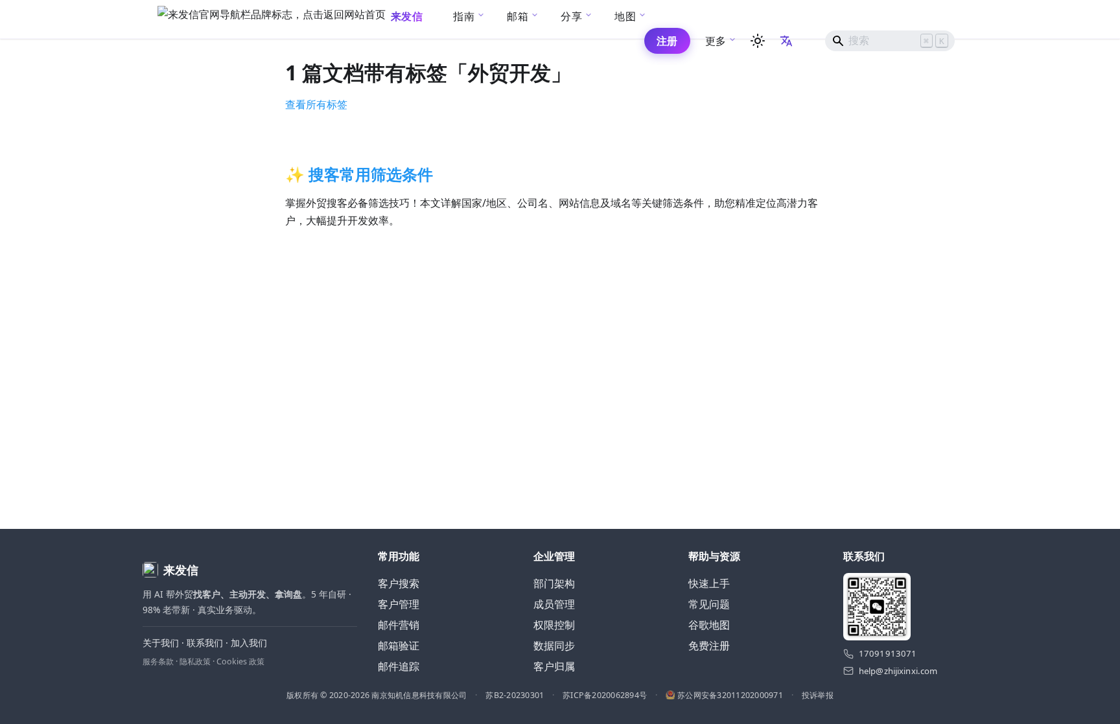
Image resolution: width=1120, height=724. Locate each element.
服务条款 (158, 661)
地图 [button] (625, 16)
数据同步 (554, 645)
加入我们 (249, 642)
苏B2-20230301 (514, 695)
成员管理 (554, 604)
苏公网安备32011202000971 (730, 695)
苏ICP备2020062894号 (605, 695)
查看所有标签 (316, 104)
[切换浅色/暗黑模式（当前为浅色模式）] (757, 40)
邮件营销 (398, 625)
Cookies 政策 (240, 661)
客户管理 (398, 604)
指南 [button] (463, 16)
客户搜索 (398, 583)
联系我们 (205, 642)
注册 (667, 41)
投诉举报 (818, 695)
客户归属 (554, 666)
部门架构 (554, 583)
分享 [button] (571, 16)
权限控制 (554, 625)
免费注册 (709, 645)
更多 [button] (716, 41)
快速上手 (709, 583)
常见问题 (709, 604)
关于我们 (161, 642)
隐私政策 (195, 661)
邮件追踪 (398, 666)
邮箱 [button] (517, 16)
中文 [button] (787, 40)
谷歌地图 (709, 625)
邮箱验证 (398, 645)
